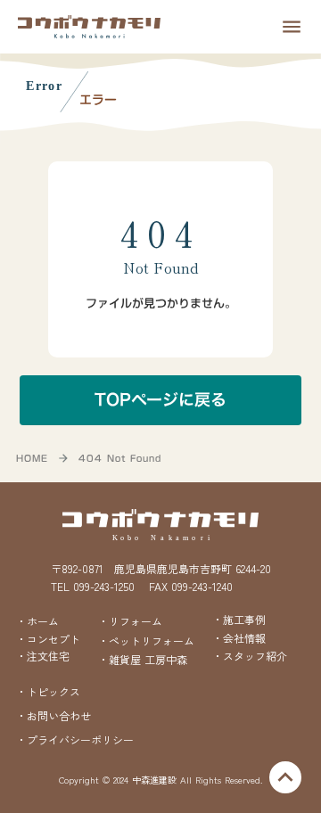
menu (291, 26)
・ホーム (37, 620)
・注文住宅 (43, 656)
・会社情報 (239, 637)
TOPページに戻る (160, 400)
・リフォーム (130, 620)
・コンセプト (48, 639)
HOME (32, 458)
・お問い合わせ (53, 715)
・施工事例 (239, 619)
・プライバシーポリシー (75, 740)
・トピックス (48, 692)
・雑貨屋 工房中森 (142, 660)
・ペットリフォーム (146, 640)
